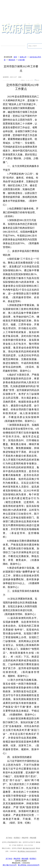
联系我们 (33, 858)
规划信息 (12, 60)
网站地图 (25, 858)
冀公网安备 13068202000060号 (28, 865)
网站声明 (17, 858)
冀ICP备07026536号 (10, 865)
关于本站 (9, 858)
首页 (15, 57)
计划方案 (21, 60)
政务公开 (23, 57)
